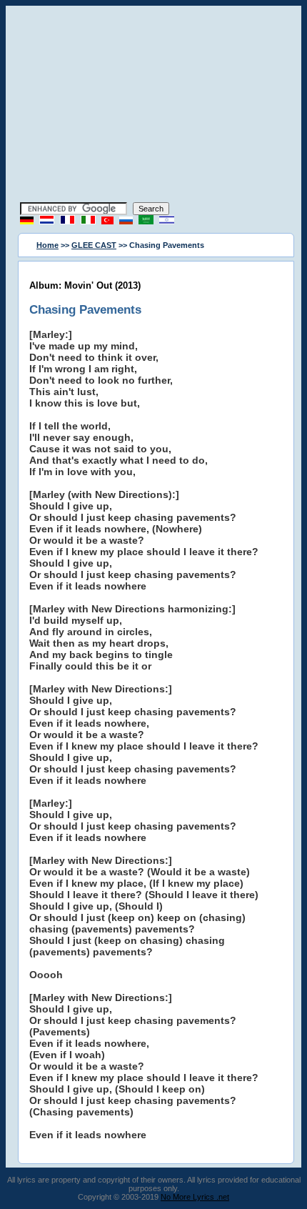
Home (47, 245)
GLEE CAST (93, 245)
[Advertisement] (153, 105)
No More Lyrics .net (195, 1197)
